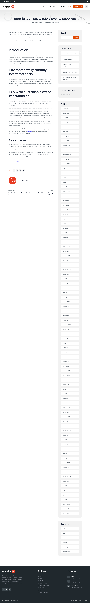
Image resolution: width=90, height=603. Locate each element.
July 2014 (65, 439)
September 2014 (67, 430)
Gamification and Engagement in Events (68, 65)
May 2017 (65, 288)
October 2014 (66, 426)
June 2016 (65, 338)
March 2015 (66, 403)
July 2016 (65, 334)
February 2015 (66, 407)
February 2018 (66, 246)
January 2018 (66, 251)
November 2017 (66, 260)
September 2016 (67, 324)
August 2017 (66, 274)
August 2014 (66, 435)
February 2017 (66, 301)
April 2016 (65, 347)
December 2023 (67, 150)
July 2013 (65, 485)
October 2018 (66, 209)
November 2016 (66, 315)
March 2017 (66, 297)
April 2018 (65, 237)
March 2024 (66, 136)
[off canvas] (86, 7)
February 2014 (66, 462)
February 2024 (66, 140)
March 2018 (66, 242)
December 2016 (66, 311)
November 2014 (66, 421)
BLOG (36, 22)
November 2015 (66, 370)
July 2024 (65, 117)
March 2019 (66, 186)
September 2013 (67, 476)
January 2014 (66, 467)
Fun (64, 537)
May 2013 (65, 490)
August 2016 (66, 329)
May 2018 (65, 232)
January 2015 (66, 412)
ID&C (39, 100)
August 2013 (66, 481)
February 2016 (66, 357)
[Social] (83, 2)
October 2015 (66, 375)
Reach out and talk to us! (15, 161)
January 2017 (66, 306)
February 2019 (66, 191)
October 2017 (66, 265)
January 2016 (66, 361)
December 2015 (66, 366)
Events (64, 533)
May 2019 (65, 177)
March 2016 (66, 352)
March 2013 (66, 499)
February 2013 (66, 504)
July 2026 (65, 108)
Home (32, 22)
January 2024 (66, 145)
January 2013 (66, 508)
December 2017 (66, 255)
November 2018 (66, 205)
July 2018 (65, 223)
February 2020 (66, 163)
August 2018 (66, 219)
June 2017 (65, 283)
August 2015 (66, 384)
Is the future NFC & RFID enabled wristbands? (69, 58)
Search (63, 33)
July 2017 (65, 278)
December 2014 (66, 416)
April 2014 (65, 453)
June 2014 (65, 444)
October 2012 (66, 513)
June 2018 (65, 228)
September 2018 (67, 214)
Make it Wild (29, 131)
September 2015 (67, 380)
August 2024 (66, 113)
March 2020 (66, 159)
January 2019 (66, 196)
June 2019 (65, 173)
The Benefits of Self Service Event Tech (69, 78)
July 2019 (65, 168)
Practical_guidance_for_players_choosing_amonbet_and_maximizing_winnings (71, 53)
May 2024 (65, 127)
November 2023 (67, 154)
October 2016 (66, 320)
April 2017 (65, 292)
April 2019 (65, 182)
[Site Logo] (8, 6)
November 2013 (66, 472)
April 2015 (65, 398)
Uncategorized (66, 551)
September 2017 (67, 269)
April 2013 (65, 495)
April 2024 (65, 131)
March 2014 (66, 458)
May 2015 (65, 393)
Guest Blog (65, 542)
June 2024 (65, 122)
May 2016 (65, 343)
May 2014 (65, 449)
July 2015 (65, 389)
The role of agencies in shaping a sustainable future (70, 71)
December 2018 (66, 200)
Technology (66, 547)
